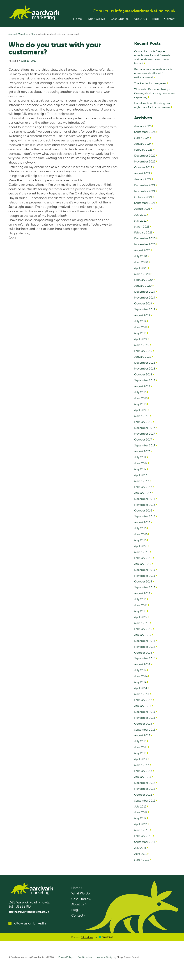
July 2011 (140, 848)
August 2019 (142, 315)
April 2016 (140, 546)
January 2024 (142, 143)
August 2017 (142, 451)
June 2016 (141, 534)
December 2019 (144, 291)
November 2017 (144, 433)
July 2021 (140, 214)
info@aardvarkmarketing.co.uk (145, 10)
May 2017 (140, 469)
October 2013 (143, 723)
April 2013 (140, 759)
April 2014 (140, 688)
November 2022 (144, 161)
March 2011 (141, 859)
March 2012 (141, 830)
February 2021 (143, 232)
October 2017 (143, 439)
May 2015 (140, 611)
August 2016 (142, 522)
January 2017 (142, 493)
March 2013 (141, 765)
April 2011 (140, 853)
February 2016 (143, 558)
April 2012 (140, 824)
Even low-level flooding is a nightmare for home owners (152, 105)
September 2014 (144, 658)
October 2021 (143, 197)
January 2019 (142, 356)
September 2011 (144, 842)
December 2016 (144, 499)
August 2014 (142, 664)
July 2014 (140, 670)
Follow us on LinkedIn (29, 923)
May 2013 (140, 753)
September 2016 (144, 516)
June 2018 (141, 398)
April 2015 (140, 617)
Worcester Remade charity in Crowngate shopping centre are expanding (154, 93)
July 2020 (140, 256)
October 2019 (143, 303)
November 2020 (145, 244)
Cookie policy (85, 957)
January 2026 (142, 126)
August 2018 (142, 386)
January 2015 (142, 635)
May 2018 (140, 404)
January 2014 (142, 706)
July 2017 (140, 457)
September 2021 (144, 203)
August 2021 (142, 208)
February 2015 (143, 629)
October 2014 (143, 652)
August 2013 (142, 735)
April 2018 (140, 410)
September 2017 (144, 445)
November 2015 (144, 575)
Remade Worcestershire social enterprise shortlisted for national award (153, 73)
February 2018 (143, 422)
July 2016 (140, 528)
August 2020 (142, 250)
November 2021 (144, 191)
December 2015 (144, 570)
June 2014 (141, 676)
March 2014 (141, 694)
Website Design (105, 957)
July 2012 (140, 806)
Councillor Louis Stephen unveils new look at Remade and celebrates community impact (152, 57)
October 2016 (143, 510)
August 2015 (142, 593)
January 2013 (142, 777)
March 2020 (142, 274)
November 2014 (144, 646)
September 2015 (144, 587)
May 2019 (140, 333)
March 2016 (141, 552)
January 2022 (142, 179)
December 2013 (144, 711)
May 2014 (140, 682)
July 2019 (140, 321)
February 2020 (143, 279)
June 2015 (141, 605)
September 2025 (145, 132)
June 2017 (140, 463)
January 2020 (143, 285)
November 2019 (144, 297)
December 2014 (144, 640)
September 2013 (144, 729)
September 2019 (144, 309)
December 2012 (144, 782)
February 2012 (143, 836)
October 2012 (143, 794)
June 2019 (141, 327)
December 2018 (144, 362)
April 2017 (140, 475)
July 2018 (140, 392)
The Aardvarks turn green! (150, 83)
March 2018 (141, 416)
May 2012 (140, 818)
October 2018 (143, 374)
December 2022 (144, 155)
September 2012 (144, 800)
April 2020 (141, 268)
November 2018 (144, 368)
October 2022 (143, 167)
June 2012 (141, 812)
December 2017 (144, 428)
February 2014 (143, 700)
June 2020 (141, 262)
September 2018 (144, 380)
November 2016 (144, 504)
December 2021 (144, 185)
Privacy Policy (65, 957)
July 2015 (140, 599)
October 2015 (143, 581)
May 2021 (140, 220)
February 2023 (143, 149)
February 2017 (143, 487)
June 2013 (141, 747)
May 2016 (140, 540)
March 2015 (141, 623)
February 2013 (143, 771)
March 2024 (142, 137)
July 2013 (140, 741)
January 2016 (142, 564)
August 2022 (142, 173)
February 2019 (143, 351)
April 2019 (140, 339)
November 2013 (144, 717)
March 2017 (141, 481)
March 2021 (141, 226)
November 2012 (144, 788)
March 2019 (141, 345)
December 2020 (145, 238)
